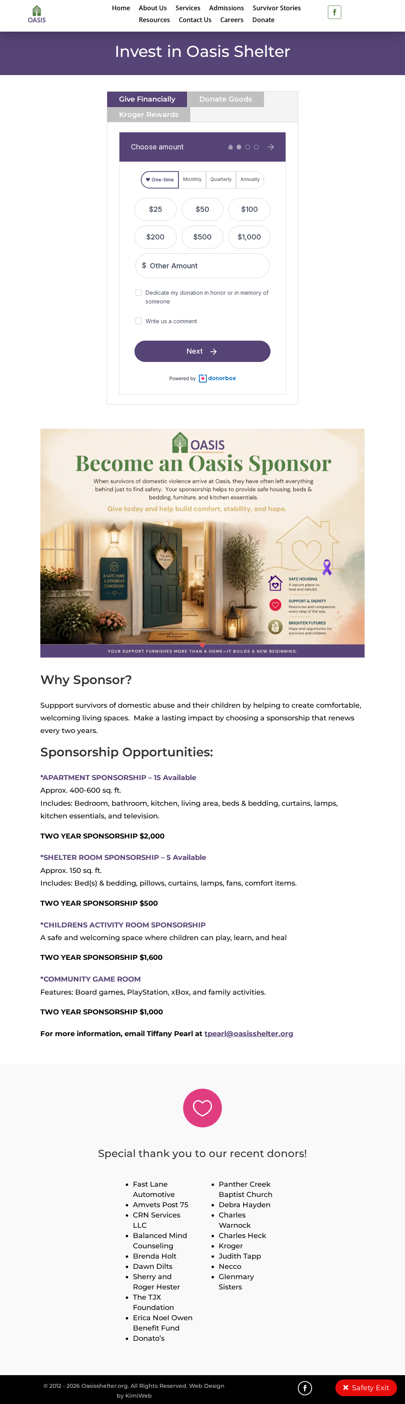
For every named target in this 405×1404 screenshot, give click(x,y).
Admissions (226, 8)
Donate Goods (225, 99)
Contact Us (195, 20)
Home (121, 8)
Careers (232, 20)
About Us (153, 8)
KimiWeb (138, 1395)
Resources (154, 20)
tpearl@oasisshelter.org (248, 1033)
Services (188, 8)
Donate (263, 20)
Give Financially (147, 99)
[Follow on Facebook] (334, 12)
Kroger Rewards (148, 114)
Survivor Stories (277, 8)
